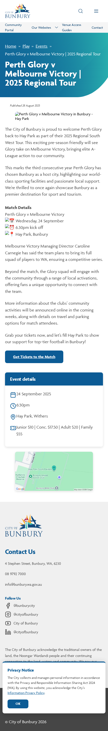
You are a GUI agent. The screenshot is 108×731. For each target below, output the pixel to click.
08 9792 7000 (15, 574)
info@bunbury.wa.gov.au (23, 584)
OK (18, 704)
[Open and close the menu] (96, 11)
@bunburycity (24, 605)
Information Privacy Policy (26, 693)
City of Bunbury (26, 623)
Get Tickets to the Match (34, 356)
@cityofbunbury (26, 614)
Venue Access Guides (71, 27)
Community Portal (13, 27)
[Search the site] (80, 11)
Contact (97, 27)
